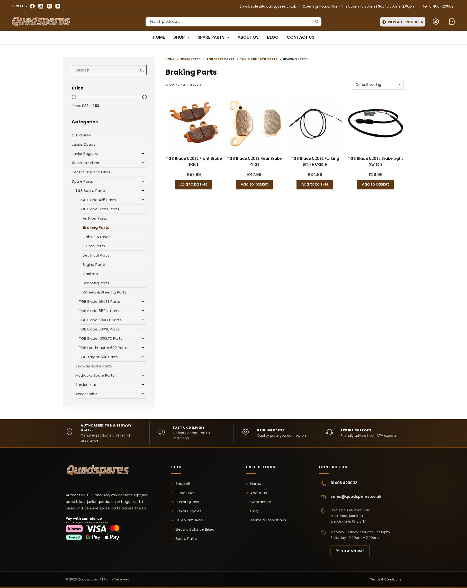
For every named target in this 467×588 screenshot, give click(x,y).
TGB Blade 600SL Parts (99, 329)
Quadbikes (81, 135)
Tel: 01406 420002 (437, 6)
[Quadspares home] (98, 471)
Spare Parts (211, 37)
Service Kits (85, 384)
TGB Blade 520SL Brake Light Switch (375, 161)
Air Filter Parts (95, 218)
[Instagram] (49, 6)
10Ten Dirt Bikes (85, 162)
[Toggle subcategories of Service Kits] (143, 384)
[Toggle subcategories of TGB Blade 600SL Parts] (143, 329)
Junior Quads (83, 144)
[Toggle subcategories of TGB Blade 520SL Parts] (143, 209)
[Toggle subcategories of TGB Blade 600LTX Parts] (143, 319)
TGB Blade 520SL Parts (99, 209)
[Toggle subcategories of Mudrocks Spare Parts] (143, 375)
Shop (179, 37)
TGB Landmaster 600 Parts (103, 347)
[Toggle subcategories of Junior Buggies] (143, 153)
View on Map (353, 551)
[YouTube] (57, 6)
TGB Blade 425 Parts (97, 199)
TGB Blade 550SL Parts (99, 310)
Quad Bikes (186, 492)
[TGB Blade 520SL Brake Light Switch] (375, 124)
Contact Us (300, 37)
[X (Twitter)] (40, 6)
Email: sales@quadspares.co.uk (268, 6)
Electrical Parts (96, 255)
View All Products (405, 21)
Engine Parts (94, 264)
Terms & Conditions (268, 520)
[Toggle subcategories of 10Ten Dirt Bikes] (143, 162)
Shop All (183, 483)
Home (159, 37)
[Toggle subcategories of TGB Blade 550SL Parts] (143, 310)
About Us (248, 37)
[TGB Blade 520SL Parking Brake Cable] (315, 124)
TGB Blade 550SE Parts (99, 301)
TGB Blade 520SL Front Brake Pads (194, 161)
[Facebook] (32, 6)
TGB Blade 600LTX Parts (100, 319)
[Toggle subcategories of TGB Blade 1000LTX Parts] (143, 338)
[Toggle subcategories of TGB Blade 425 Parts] (143, 199)
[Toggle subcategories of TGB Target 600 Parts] (143, 356)
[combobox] (229, 22)
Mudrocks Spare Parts (95, 375)
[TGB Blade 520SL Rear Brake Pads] (254, 124)
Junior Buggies (85, 153)
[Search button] (316, 21)
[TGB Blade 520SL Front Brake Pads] (193, 124)
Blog (272, 37)
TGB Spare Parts (90, 190)
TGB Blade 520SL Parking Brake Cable (315, 161)
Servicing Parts (96, 282)
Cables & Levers (97, 236)
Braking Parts (96, 227)
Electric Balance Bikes (91, 172)
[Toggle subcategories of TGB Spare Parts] (143, 190)
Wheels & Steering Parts (104, 292)
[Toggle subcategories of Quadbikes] (143, 135)
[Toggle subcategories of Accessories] (143, 393)
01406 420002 (344, 482)
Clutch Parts (94, 246)
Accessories (86, 393)
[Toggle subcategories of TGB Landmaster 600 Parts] (143, 347)
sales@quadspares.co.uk (356, 496)
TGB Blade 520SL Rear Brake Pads (254, 161)
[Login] (436, 21)
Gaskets (90, 273)
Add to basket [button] (193, 184)
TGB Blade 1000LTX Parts (101, 338)
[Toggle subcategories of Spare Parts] (143, 181)
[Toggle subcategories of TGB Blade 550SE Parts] (143, 301)
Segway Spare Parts (93, 366)
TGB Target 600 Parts (98, 356)
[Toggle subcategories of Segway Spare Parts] (143, 366)
